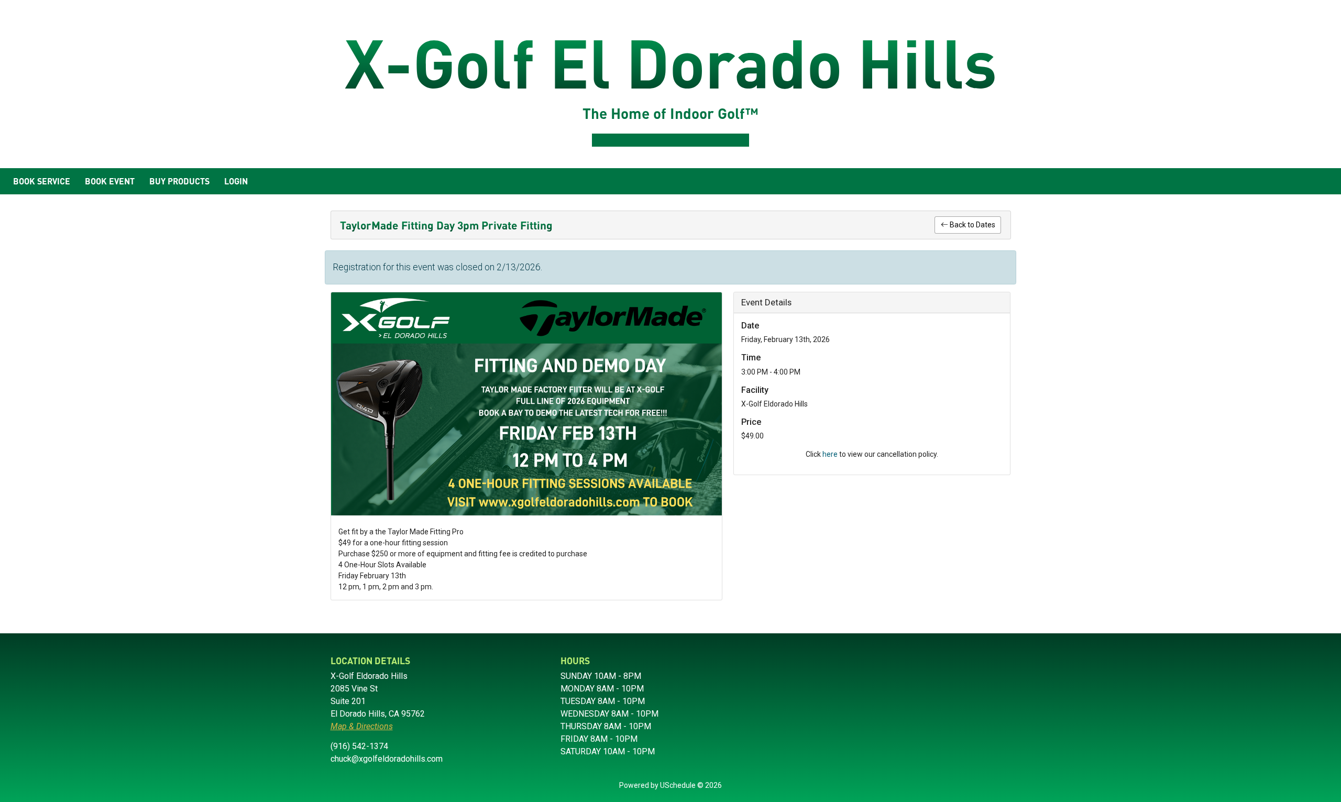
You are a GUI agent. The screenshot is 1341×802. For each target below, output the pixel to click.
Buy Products (179, 180)
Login (236, 180)
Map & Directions (362, 726)
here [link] (830, 454)
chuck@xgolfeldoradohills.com (387, 759)
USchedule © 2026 (691, 785)
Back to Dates (971, 225)
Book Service (41, 180)
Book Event (110, 180)
